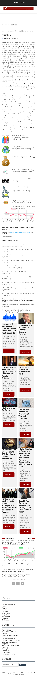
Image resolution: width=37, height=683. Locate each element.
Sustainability (6, 616)
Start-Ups (5, 618)
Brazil (3, 240)
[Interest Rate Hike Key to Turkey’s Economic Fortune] (26, 313)
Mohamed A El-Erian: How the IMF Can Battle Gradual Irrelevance (9, 454)
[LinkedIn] (22, 583)
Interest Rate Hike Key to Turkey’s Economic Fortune (25, 330)
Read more (8, 351)
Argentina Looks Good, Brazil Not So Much (24, 370)
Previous (10, 538)
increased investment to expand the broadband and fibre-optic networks (18, 84)
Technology (6, 620)
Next (29, 538)
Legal (4, 610)
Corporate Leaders (8, 604)
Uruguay (15, 240)
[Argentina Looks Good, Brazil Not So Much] (26, 356)
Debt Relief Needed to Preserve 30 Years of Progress (24, 414)
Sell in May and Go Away (9, 409)
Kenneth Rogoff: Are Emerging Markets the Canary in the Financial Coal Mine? (24, 505)
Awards (4, 633)
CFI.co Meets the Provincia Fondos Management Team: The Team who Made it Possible (9, 505)
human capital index (28, 48)
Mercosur (21, 46)
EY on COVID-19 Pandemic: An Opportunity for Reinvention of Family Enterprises (9, 373)
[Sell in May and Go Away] (9, 399)
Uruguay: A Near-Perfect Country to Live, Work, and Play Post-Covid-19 (9, 328)
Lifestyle (5, 611)
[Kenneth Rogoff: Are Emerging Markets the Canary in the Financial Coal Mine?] (26, 489)
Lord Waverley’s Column (10, 642)
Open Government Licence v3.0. (14, 571)
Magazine (5, 644)
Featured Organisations (10, 635)
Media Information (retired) (11, 645)
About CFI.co (6, 630)
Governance (6, 652)
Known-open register (9, 654)
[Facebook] (13, 583)
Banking (4, 603)
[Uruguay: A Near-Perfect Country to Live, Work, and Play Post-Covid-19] (9, 313)
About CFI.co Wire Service (11, 632)
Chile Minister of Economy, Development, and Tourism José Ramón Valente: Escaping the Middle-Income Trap (25, 457)
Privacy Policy (6, 649)
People (4, 637)
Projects (5, 615)
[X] (18, 583)
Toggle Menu (19, 3)
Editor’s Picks (6, 606)
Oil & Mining (6, 613)
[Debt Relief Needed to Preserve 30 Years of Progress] (26, 399)
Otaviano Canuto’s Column (11, 640)
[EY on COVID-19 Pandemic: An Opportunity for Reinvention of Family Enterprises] (9, 356)
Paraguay (9, 240)
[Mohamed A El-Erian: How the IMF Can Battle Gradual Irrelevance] (9, 439)
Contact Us (5, 650)
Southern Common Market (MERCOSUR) (20, 232)
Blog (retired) (6, 647)
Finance (4, 608)
